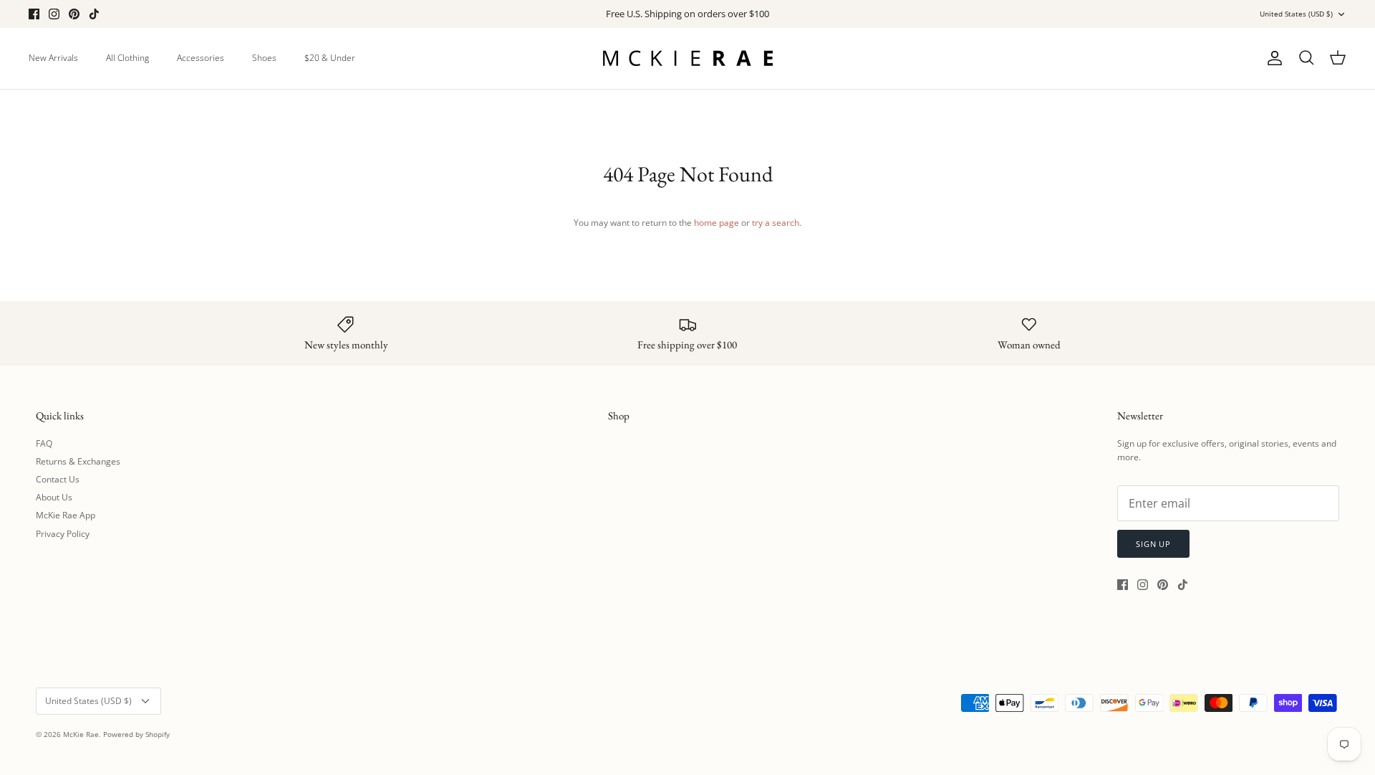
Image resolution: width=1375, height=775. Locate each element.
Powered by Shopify (136, 734)
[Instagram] (54, 14)
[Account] (1271, 58)
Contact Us (57, 479)
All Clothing (127, 58)
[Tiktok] (94, 14)
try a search (775, 223)
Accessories (200, 58)
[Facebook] (34, 14)
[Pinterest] (74, 14)
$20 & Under (329, 58)
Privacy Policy (63, 534)
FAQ (44, 443)
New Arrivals (53, 58)
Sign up (1153, 543)
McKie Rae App (65, 515)
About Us (54, 497)
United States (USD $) (1296, 14)
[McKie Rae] (687, 58)
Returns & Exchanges (78, 461)
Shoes (264, 58)
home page (716, 223)
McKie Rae (81, 734)
